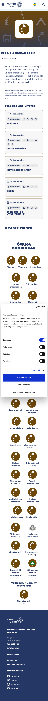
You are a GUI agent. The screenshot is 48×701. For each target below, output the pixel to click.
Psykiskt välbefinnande (32, 482)
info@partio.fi (13, 648)
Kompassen (12, 660)
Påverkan (11, 267)
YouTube (14, 688)
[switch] (42, 347)
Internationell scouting (32, 464)
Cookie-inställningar (16, 664)
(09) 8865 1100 (13, 644)
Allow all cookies (24, 377)
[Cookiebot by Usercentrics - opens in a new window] (35, 307)
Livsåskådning (31, 428)
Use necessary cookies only (24, 392)
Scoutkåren (15, 445)
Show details (36, 370)
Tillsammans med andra (15, 482)
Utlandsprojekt (15, 552)
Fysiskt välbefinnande (32, 500)
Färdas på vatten (32, 303)
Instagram (15, 684)
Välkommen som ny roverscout (32, 573)
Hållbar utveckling (15, 464)
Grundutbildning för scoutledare (15, 573)
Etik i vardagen (32, 284)
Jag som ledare (16, 428)
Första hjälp (31, 517)
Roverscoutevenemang (32, 553)
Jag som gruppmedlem (16, 285)
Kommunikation (15, 303)
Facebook (15, 676)
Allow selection (24, 385)
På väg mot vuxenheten (32, 535)
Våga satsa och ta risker (30, 446)
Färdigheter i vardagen (15, 535)
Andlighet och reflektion (15, 500)
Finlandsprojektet (24, 602)
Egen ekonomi (15, 410)
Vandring (22, 267)
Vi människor (36, 267)
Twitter (14, 680)
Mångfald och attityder (32, 411)
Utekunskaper (17, 517)
